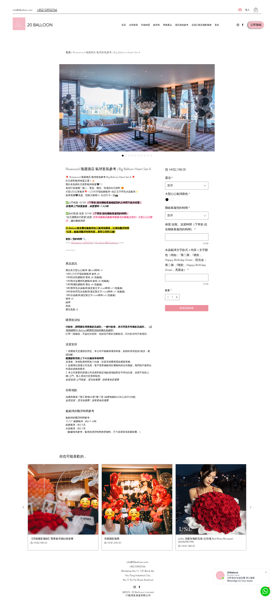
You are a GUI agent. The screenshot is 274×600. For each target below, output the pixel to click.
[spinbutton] (172, 297)
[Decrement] (168, 297)
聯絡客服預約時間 (177, 208)
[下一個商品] (251, 507)
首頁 (68, 52)
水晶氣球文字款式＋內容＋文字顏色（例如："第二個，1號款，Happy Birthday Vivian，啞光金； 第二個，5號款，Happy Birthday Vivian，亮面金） (186, 260)
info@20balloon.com (23, 10)
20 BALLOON (40, 25)
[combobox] (186, 186)
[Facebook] (242, 24)
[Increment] (177, 297)
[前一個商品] (23, 507)
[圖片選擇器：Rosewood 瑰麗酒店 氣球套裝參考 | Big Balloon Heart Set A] (122, 155)
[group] (137, 507)
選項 (169, 178)
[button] (256, 10)
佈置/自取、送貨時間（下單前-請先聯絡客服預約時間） (186, 227)
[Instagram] (237, 24)
